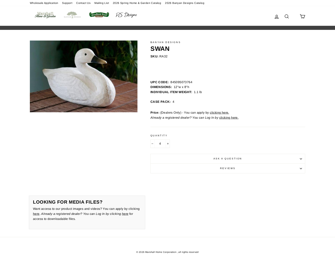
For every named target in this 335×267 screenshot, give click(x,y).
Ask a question (227, 158)
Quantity (159, 135)
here (36, 213)
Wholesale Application (44, 3)
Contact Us (83, 3)
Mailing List (101, 3)
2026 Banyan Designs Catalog (184, 3)
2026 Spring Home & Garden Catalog (137, 3)
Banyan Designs (165, 42)
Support (67, 3)
